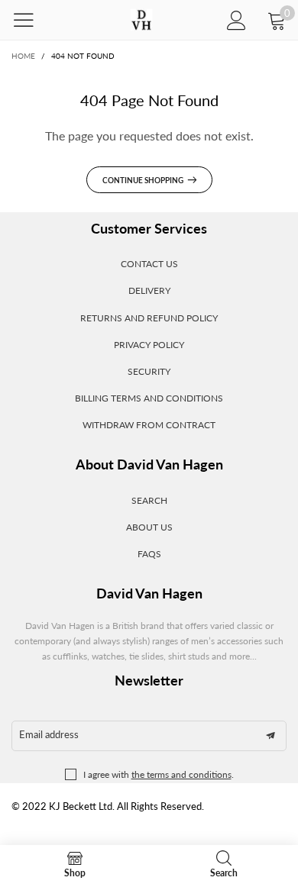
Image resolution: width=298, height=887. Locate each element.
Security (149, 371)
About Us (149, 527)
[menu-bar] (33, 20)
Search (149, 500)
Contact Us (149, 263)
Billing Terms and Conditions (149, 398)
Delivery (149, 290)
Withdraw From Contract (149, 425)
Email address (49, 734)
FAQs (149, 554)
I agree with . (158, 774)
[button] (270, 736)
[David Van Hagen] (141, 20)
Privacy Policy (149, 344)
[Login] (236, 20)
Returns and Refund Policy (149, 318)
